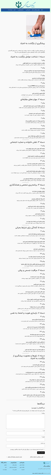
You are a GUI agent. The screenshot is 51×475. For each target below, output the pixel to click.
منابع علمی (28, 10)
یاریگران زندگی (46, 466)
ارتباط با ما (10, 10)
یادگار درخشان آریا (40, 473)
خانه (42, 10)
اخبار (15, 10)
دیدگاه (43, 413)
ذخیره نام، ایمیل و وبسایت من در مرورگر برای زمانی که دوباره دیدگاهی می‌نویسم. (26, 449)
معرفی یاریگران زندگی (36, 10)
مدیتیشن (29, 107)
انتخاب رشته (34, 473)
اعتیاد (34, 150)
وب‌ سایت (43, 443)
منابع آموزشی (20, 10)
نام (44, 430)
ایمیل (43, 437)
